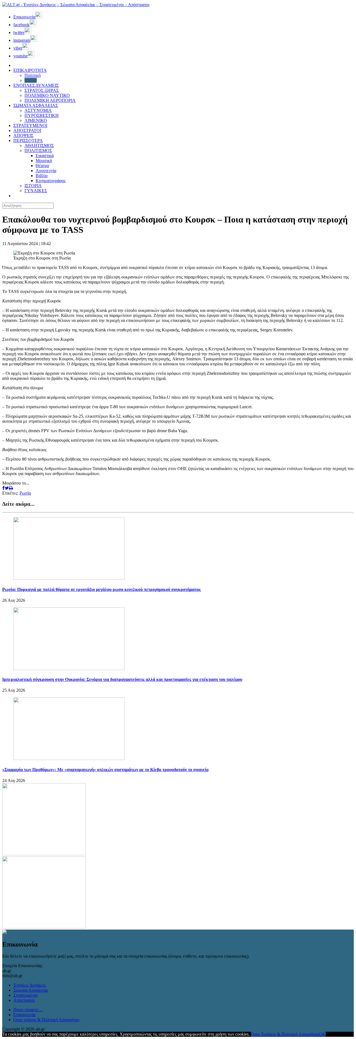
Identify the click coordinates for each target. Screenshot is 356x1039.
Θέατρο (42, 165)
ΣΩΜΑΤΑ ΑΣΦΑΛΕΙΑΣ (35, 105)
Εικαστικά (45, 155)
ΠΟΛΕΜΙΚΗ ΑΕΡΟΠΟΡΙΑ (50, 100)
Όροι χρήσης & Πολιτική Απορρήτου (46, 1019)
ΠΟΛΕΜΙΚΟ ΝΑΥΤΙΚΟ (47, 95)
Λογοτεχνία (46, 170)
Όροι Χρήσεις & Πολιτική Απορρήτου (285, 1034)
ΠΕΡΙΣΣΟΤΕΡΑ (28, 140)
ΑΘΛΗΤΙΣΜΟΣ (39, 145)
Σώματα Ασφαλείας (30, 990)
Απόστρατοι (24, 1000)
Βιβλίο (42, 175)
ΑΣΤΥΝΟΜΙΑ (38, 110)
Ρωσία (25, 493)
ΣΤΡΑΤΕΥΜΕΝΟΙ (30, 125)
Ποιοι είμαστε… (28, 1009)
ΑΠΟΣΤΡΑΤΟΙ (27, 130)
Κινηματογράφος (51, 180)
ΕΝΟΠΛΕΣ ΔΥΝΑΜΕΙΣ (36, 85)
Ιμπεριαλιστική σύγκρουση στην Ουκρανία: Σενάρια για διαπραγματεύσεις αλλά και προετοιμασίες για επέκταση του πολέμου (122, 679)
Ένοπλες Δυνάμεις (29, 985)
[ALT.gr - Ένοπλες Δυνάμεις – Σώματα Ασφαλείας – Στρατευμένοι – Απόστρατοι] (75, 4)
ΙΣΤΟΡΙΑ (33, 185)
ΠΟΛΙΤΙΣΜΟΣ (38, 150)
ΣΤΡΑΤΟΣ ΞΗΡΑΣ (41, 90)
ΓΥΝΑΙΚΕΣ (35, 190)
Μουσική (44, 160)
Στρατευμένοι (25, 995)
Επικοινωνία (24, 1014)
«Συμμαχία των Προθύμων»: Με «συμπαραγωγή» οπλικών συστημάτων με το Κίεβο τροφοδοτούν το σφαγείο (105, 769)
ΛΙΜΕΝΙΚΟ (35, 120)
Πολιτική (32, 75)
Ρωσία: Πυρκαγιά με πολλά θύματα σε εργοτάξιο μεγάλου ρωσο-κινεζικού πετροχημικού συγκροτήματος (101, 589)
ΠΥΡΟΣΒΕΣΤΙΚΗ (41, 115)
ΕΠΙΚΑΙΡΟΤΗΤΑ (30, 70)
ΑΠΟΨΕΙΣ (23, 135)
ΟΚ (322, 1034)
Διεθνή (30, 80)
